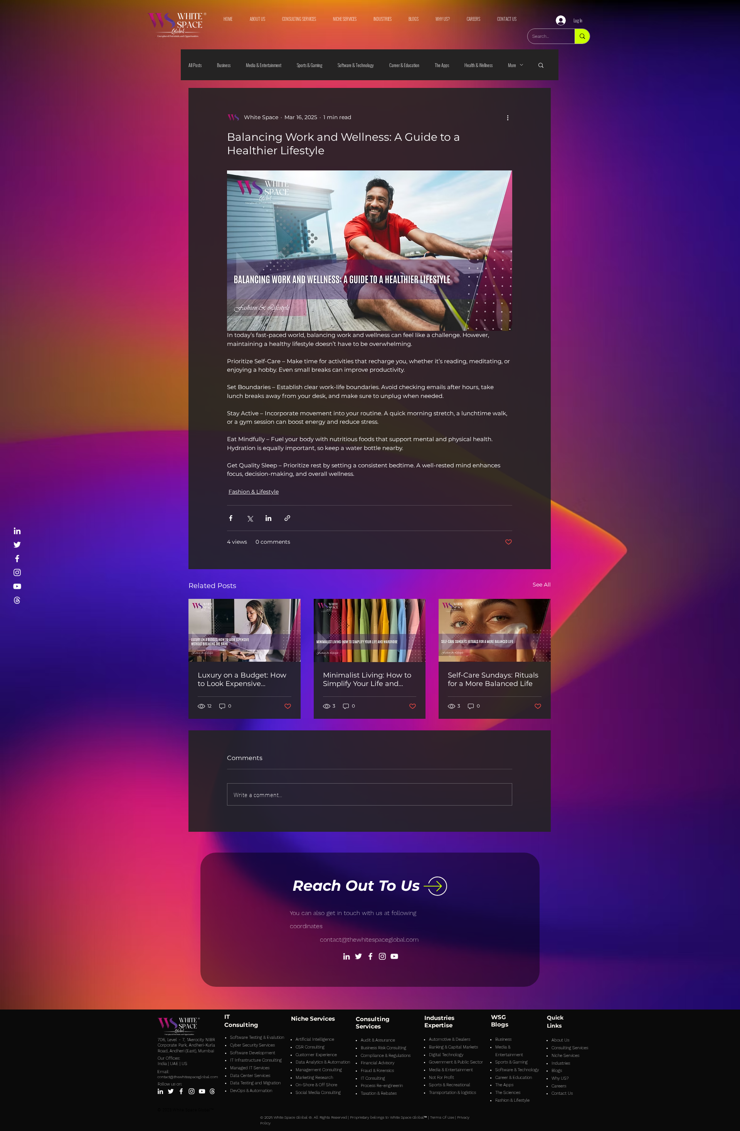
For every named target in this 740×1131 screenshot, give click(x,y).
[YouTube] (17, 586)
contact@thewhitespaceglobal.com (369, 939)
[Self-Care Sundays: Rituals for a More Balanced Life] (495, 630)
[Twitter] (17, 544)
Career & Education (404, 65)
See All (542, 584)
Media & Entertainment (263, 65)
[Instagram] (17, 572)
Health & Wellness (478, 65)
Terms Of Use (442, 1117)
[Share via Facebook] (230, 518)
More (512, 65)
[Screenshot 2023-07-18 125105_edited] (17, 600)
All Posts (195, 65)
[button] (541, 65)
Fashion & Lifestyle (254, 491)
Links (554, 1025)
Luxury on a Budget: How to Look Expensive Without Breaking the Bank (242, 679)
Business (223, 65)
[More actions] (507, 117)
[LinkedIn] (17, 531)
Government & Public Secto (455, 1062)
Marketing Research (314, 1077)
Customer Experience (316, 1054)
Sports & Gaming (309, 65)
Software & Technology (356, 65)
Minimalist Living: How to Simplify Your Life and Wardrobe (367, 679)
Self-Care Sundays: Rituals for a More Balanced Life (493, 679)
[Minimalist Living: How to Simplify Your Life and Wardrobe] (370, 630)
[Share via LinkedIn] (268, 518)
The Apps (442, 65)
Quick (555, 1017)
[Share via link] (287, 518)
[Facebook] (17, 558)
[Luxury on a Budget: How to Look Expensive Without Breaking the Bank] (244, 630)
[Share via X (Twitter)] (249, 518)
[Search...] (582, 36)
